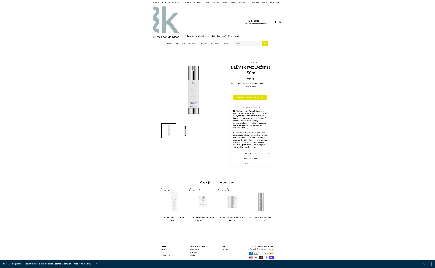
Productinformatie (250, 107)
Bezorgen (165, 252)
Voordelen (250, 153)
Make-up (179, 44)
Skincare (169, 44)
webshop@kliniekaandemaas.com (257, 23)
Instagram (225, 249)
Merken (192, 44)
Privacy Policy (195, 249)
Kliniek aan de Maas (266, 246)
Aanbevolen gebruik (251, 158)
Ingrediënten (250, 164)
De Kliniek (215, 44)
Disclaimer (194, 252)
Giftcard (204, 44)
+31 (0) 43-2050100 (252, 21)
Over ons (164, 249)
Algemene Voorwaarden (199, 246)
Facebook (225, 246)
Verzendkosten (248, 83)
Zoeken (164, 246)
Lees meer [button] (96, 264)
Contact (225, 44)
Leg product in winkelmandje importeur (250, 97)
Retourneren (166, 255)
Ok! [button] (423, 264)
